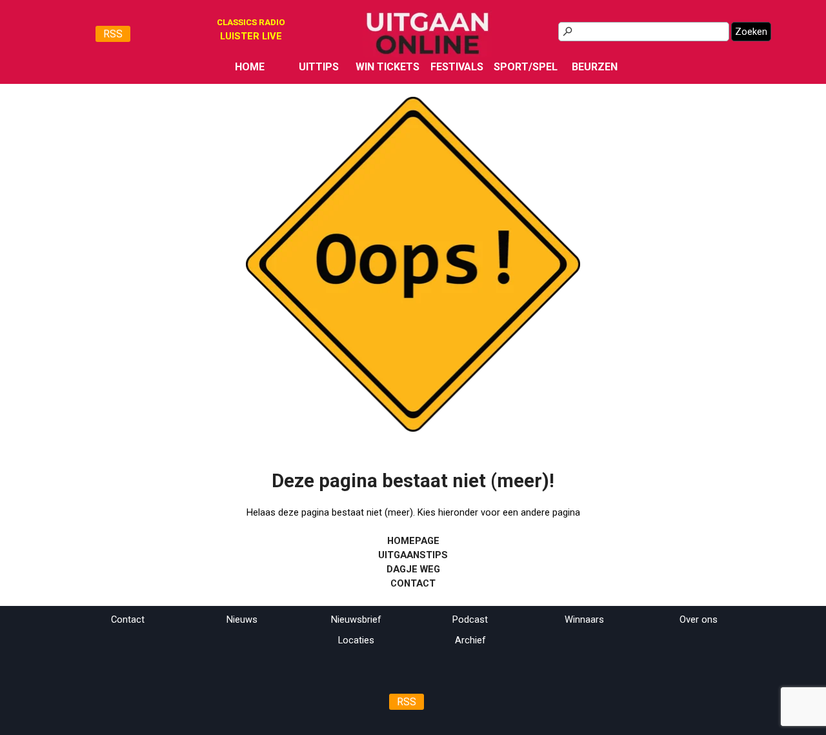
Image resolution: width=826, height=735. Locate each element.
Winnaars (584, 619)
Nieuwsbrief (356, 619)
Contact (128, 619)
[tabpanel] (251, 36)
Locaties (356, 640)
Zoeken (751, 31)
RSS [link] (113, 34)
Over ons (699, 619)
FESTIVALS (456, 67)
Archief (470, 640)
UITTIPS (319, 67)
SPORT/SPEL (526, 67)
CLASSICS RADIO (251, 22)
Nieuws (242, 619)
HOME (250, 67)
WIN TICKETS (387, 67)
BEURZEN (595, 67)
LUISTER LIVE (251, 36)
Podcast (470, 619)
